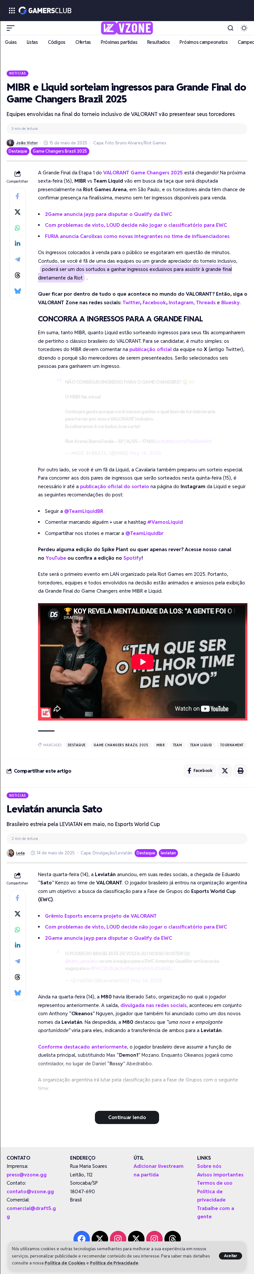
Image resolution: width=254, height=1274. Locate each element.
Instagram (181, 302)
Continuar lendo (127, 1117)
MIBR (160, 745)
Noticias (17, 73)
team (177, 745)
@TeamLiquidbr (144, 533)
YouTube (56, 558)
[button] (230, 1255)
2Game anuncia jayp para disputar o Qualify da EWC (108, 214)
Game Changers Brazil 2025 (60, 151)
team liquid (201, 745)
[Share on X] (17, 212)
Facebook (154, 302)
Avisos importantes (220, 1174)
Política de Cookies (65, 1263)
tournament (232, 745)
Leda (20, 853)
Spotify (132, 558)
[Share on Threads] (17, 275)
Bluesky (230, 302)
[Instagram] (118, 1239)
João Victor (27, 142)
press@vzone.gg (27, 1174)
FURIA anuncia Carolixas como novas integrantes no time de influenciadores (137, 236)
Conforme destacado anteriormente (82, 1047)
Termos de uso (215, 1183)
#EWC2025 (101, 968)
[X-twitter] (100, 1239)
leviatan (168, 853)
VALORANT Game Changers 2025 (143, 172)
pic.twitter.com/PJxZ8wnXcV (183, 441)
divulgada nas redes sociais (153, 1005)
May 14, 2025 (145, 453)
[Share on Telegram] (17, 259)
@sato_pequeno (82, 961)
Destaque (18, 151)
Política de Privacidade (114, 1263)
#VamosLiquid (165, 522)
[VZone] (127, 28)
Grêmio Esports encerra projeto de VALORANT (101, 916)
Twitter (131, 302)
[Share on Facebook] (17, 196)
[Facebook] (81, 1239)
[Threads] (172, 1239)
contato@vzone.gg (30, 1191)
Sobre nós (209, 1166)
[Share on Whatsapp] (17, 228)
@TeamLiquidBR (83, 511)
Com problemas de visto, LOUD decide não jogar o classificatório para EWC (136, 225)
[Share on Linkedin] (17, 244)
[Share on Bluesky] (17, 291)
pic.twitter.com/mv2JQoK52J (143, 968)
